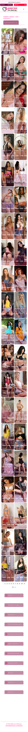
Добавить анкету (15, 2)
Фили (25, 132)
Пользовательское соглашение (14, 725)
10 (21, 583)
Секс (16, 16)
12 (12, 587)
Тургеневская (9, 105)
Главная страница (8, 16)
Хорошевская (22, 290)
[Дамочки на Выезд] (9, 9)
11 (24, 583)
